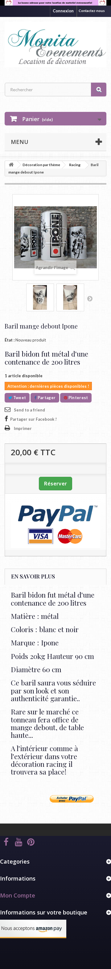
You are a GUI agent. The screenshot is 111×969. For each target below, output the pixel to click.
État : (9, 339)
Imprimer (23, 428)
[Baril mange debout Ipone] (40, 297)
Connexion (63, 10)
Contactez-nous (92, 11)
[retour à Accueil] (11, 165)
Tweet (19, 397)
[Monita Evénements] (55, 44)
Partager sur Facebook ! (33, 419)
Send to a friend (29, 409)
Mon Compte (17, 895)
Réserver (55, 483)
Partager (46, 397)
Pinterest (77, 397)
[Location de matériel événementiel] (55, 3)
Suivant (90, 298)
